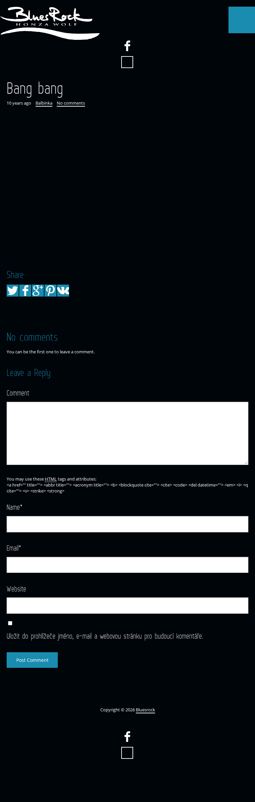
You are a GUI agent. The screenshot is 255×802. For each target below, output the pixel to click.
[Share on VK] (63, 291)
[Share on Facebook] (25, 291)
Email (14, 548)
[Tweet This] (13, 291)
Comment (18, 393)
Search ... (127, 62)
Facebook (127, 46)
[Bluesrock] (50, 23)
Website (16, 588)
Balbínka (44, 103)
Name (15, 507)
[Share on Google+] (38, 291)
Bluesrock (145, 710)
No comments (71, 103)
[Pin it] (50, 291)
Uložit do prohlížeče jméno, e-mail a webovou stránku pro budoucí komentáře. (105, 636)
